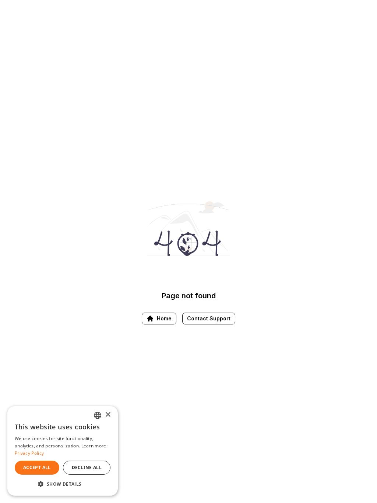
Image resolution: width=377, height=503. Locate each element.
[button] (62, 483)
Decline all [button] (87, 467)
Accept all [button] (37, 467)
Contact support (208, 318)
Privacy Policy (29, 453)
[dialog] (62, 451)
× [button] (107, 415)
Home (164, 318)
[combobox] (97, 415)
